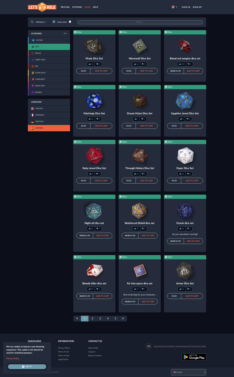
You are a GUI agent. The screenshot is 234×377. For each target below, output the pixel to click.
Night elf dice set (94, 223)
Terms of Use (63, 352)
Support (91, 352)
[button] (174, 7)
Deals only (62, 22)
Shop (87, 7)
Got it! (29, 366)
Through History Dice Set (139, 168)
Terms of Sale (63, 356)
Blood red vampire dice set (185, 58)
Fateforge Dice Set (94, 113)
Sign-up (197, 7)
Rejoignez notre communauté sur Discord (180, 347)
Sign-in (186, 7)
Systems (77, 7)
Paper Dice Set (185, 168)
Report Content (94, 356)
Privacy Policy (64, 348)
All (65, 33)
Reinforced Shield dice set (139, 223)
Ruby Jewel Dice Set (94, 168)
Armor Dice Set (185, 283)
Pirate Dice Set (94, 58)
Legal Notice (63, 359)
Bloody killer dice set (94, 283)
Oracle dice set (185, 223)
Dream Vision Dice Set (139, 113)
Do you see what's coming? (185, 234)
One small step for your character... (139, 294)
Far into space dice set (139, 283)
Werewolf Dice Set (140, 58)
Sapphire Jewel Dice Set (185, 113)
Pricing (65, 7)
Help (95, 7)
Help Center (93, 348)
